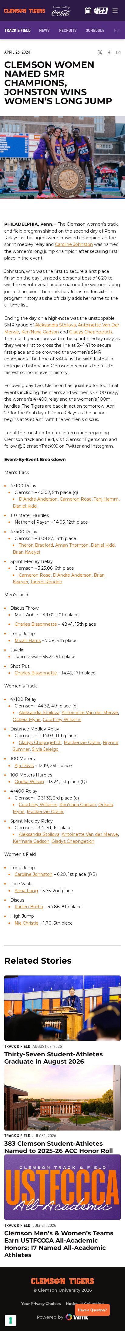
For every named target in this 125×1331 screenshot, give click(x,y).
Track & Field (17, 1046)
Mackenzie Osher (82, 742)
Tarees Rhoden (46, 581)
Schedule (88, 10)
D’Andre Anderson (38, 499)
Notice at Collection (85, 1303)
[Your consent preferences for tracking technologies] (10, 1320)
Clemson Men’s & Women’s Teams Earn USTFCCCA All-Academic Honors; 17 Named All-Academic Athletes (58, 1244)
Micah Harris (28, 640)
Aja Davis (24, 765)
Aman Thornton (72, 545)
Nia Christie (27, 923)
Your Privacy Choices (41, 1303)
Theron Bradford (36, 545)
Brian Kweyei (26, 552)
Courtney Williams (62, 719)
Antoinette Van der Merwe (90, 712)
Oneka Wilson (29, 781)
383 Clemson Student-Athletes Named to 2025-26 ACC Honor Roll (58, 1147)
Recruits (69, 30)
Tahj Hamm (106, 499)
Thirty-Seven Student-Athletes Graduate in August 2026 (53, 1058)
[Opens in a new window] (101, 10)
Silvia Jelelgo (45, 749)
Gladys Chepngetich (90, 332)
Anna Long (26, 890)
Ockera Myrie (27, 719)
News (44, 30)
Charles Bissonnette (36, 624)
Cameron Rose (76, 499)
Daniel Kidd (25, 506)
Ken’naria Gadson (77, 804)
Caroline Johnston (74, 244)
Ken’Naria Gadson (40, 332)
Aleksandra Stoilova (55, 325)
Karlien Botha (29, 906)
